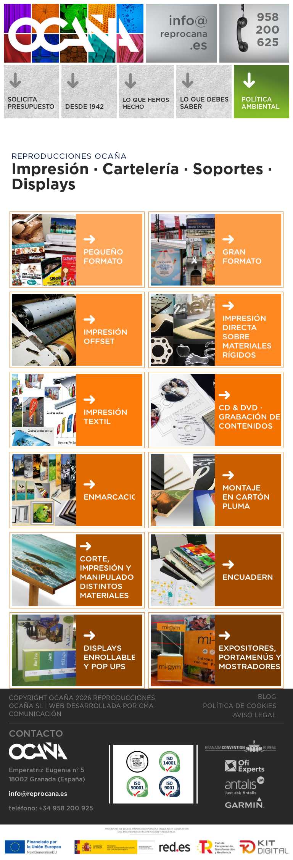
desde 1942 (84, 107)
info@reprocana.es (38, 794)
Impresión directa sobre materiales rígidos (247, 337)
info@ (188, 21)
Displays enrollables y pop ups (112, 658)
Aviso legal (254, 715)
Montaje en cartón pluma (246, 497)
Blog (267, 697)
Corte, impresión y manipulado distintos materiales (107, 577)
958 (268, 17)
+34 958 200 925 (66, 808)
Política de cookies (239, 706)
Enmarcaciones (119, 497)
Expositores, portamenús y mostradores (250, 658)
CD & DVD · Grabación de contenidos (249, 417)
